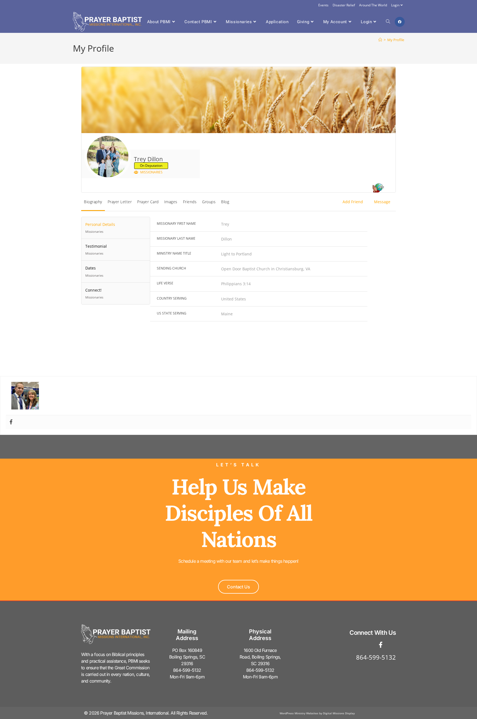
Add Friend (353, 201)
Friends (190, 201)
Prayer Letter (120, 201)
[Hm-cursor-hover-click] (393, 645)
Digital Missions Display (339, 713)
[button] (238, 587)
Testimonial (96, 249)
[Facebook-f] (381, 645)
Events (323, 5)
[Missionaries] (377, 188)
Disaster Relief (344, 5)
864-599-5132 (376, 657)
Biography (93, 201)
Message (382, 201)
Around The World (373, 5)
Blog (225, 201)
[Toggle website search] (388, 22)
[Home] (380, 39)
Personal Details (100, 228)
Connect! (94, 293)
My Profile (395, 39)
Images (170, 201)
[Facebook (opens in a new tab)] (400, 22)
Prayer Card (148, 201)
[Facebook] (11, 422)
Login (395, 5)
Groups (209, 201)
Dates (94, 271)
